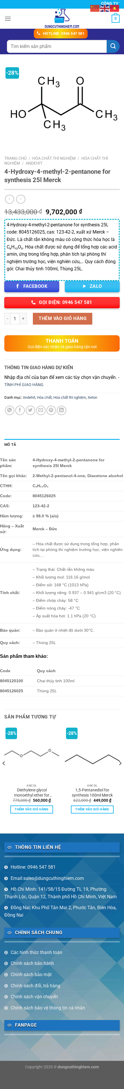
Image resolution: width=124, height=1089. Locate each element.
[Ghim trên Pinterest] (51, 410)
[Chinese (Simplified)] (95, 8)
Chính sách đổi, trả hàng (35, 985)
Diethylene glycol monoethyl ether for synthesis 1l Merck (31, 793)
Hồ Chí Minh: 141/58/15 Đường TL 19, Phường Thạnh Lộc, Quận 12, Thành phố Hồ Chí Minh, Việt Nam (60, 892)
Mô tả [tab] (10, 444)
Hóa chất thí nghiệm (69, 397)
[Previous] (4, 775)
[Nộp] (113, 46)
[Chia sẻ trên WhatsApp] (9, 410)
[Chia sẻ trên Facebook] (20, 410)
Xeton (92, 397)
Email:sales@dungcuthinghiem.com (47, 878)
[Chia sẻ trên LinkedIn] (61, 410)
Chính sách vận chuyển (34, 996)
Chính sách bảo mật (31, 974)
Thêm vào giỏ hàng (63, 318)
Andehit (34, 163)
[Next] (120, 775)
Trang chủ (15, 158)
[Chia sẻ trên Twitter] (30, 410)
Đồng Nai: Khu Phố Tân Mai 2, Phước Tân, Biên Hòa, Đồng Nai (60, 911)
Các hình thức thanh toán (36, 952)
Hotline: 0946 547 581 (33, 867)
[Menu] (7, 18)
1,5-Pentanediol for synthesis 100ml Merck (92, 792)
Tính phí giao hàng (24, 384)
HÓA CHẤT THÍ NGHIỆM (54, 158)
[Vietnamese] (115, 8)
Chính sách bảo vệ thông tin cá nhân (48, 1008)
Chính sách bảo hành (32, 963)
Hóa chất (44, 397)
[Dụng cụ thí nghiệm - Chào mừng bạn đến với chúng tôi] (62, 19)
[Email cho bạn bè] (41, 410)
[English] (105, 8)
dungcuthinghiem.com (78, 1067)
